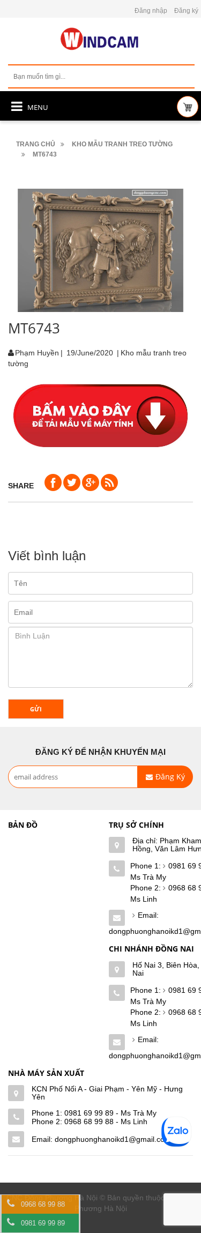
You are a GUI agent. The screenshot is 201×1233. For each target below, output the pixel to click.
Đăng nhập (151, 10)
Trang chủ (35, 144)
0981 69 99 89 (43, 1223)
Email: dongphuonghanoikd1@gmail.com (101, 1139)
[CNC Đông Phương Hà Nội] (101, 39)
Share (21, 485)
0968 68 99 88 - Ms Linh (105, 1121)
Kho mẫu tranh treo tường (122, 144)
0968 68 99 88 (43, 1204)
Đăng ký (186, 10)
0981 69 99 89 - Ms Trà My (110, 1113)
